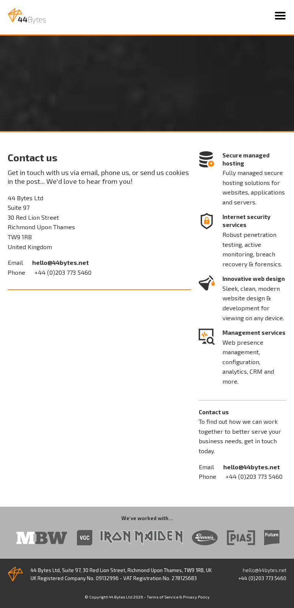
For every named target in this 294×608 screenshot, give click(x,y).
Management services (254, 332)
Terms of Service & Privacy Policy (178, 597)
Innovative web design (253, 278)
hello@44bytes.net (60, 262)
